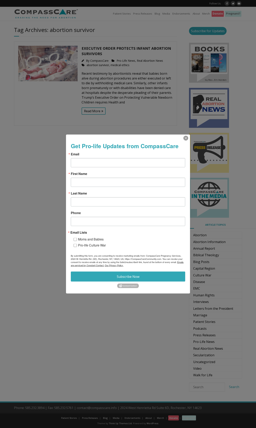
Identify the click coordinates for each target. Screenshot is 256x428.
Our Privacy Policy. (114, 265)
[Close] (186, 138)
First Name (79, 173)
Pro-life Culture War (92, 245)
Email (75, 154)
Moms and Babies (91, 239)
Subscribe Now (128, 276)
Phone (76, 212)
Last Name (79, 193)
